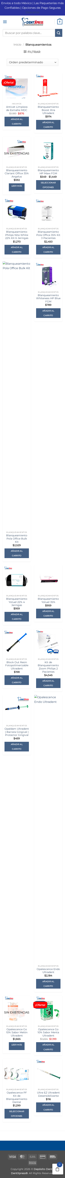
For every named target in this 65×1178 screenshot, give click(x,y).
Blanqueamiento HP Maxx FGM (48, 172)
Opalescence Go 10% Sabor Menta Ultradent (48, 1032)
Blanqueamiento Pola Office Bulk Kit (16, 538)
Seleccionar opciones (48, 185)
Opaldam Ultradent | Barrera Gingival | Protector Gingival (17, 731)
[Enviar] (58, 33)
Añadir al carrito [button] (17, 121)
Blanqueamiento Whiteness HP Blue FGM (48, 298)
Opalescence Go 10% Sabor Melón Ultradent (16, 1032)
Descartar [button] (33, 12)
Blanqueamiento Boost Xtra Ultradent (48, 110)
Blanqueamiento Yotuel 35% (48, 600)
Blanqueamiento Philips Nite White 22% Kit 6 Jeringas (16, 234)
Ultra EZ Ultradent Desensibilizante (48, 1094)
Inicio (17, 44)
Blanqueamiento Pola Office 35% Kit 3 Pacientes (48, 234)
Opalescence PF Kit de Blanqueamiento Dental (16, 1097)
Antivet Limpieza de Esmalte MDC (16, 108)
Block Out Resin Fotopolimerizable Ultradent (16, 665)
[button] (5, 21)
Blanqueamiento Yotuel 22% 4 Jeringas (16, 602)
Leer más (16, 186)
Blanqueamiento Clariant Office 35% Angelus (17, 173)
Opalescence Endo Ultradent (48, 971)
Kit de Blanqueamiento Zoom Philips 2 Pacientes (48, 667)
